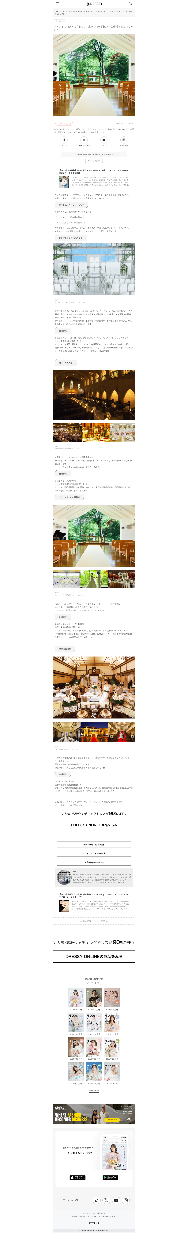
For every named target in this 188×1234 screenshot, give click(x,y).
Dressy (94, 4)
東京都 (60, 21)
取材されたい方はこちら (109, 1216)
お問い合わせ (94, 1223)
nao (74, 871)
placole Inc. (92, 1230)
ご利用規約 (81, 1216)
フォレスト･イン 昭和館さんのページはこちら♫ (70, 595)
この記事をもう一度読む (94, 862)
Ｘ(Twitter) (84, 146)
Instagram (123, 145)
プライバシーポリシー (93, 1216)
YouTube (104, 145)
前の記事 (85, 921)
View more (94, 1090)
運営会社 (74, 1216)
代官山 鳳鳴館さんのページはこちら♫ (66, 749)
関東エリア (83, 12)
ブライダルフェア (70, 12)
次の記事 (102, 921)
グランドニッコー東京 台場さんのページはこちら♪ (70, 302)
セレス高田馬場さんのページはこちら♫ (67, 448)
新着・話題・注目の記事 (94, 844)
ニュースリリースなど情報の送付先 (94, 1213)
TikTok (64, 145)
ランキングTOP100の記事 (94, 853)
